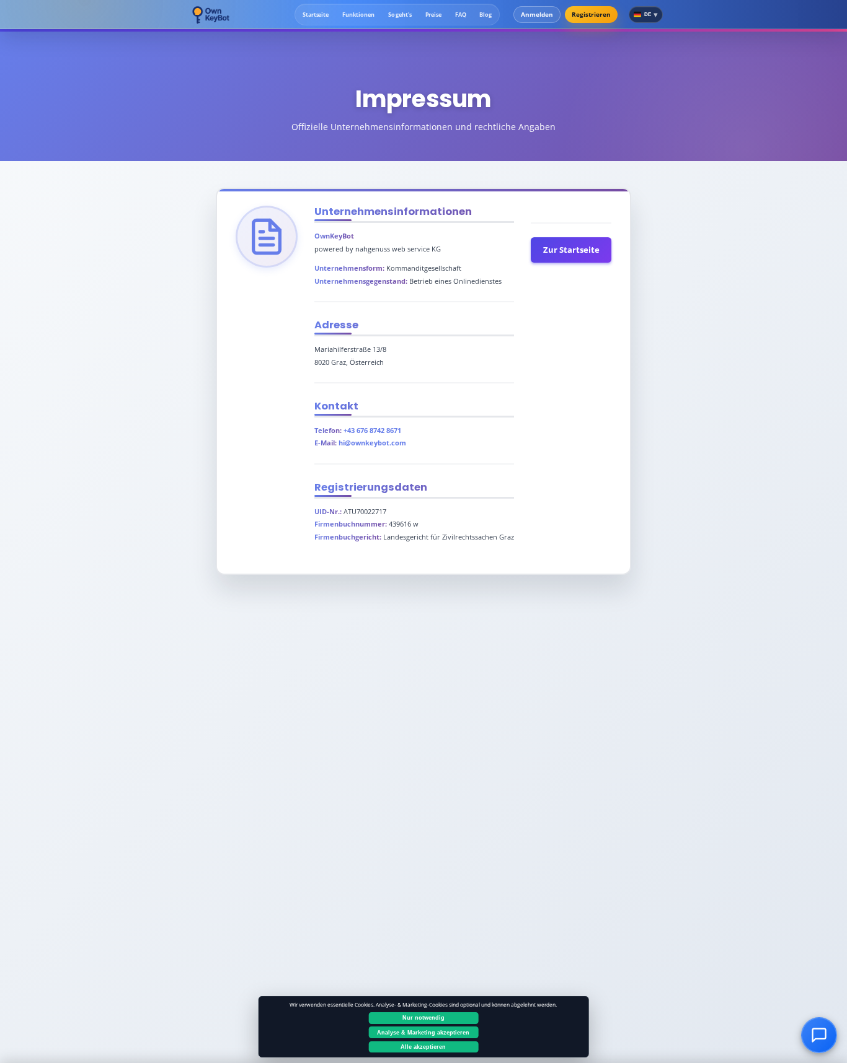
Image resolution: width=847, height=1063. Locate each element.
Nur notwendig (423, 1018)
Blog (485, 15)
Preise (433, 15)
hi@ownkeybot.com (372, 442)
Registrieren (591, 14)
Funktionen (358, 15)
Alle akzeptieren (423, 1047)
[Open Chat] (818, 1034)
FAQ (460, 15)
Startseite (316, 15)
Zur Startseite (571, 249)
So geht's (400, 15)
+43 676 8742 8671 (372, 430)
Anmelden (537, 14)
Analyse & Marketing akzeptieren (423, 1033)
